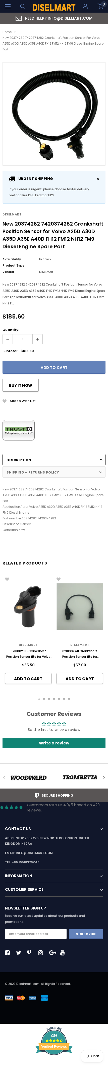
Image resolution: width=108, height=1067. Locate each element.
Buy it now (20, 385)
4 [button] (54, 699)
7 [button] (69, 699)
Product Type (13, 265)
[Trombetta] (80, 778)
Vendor (8, 272)
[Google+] (53, 952)
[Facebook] (9, 952)
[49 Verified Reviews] (54, 1064)
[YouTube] (64, 952)
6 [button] (64, 699)
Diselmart (28, 645)
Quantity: (11, 329)
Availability (12, 259)
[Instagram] (42, 952)
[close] (97, 178)
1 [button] (39, 699)
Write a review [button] (54, 743)
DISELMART (12, 214)
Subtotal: (10, 351)
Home (7, 32)
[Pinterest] (31, 952)
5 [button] (59, 699)
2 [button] (44, 699)
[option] (54, 18)
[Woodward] (28, 778)
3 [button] (49, 699)
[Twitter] (20, 952)
